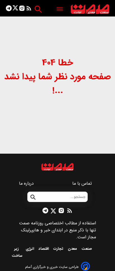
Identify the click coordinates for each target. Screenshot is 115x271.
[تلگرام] (8, 9)
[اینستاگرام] (21, 9)
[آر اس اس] (28, 9)
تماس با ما (82, 183)
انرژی (30, 249)
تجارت (58, 249)
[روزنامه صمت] (90, 9)
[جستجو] (38, 9)
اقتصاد (44, 249)
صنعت (87, 249)
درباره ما (27, 183)
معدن (73, 249)
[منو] (60, 9)
